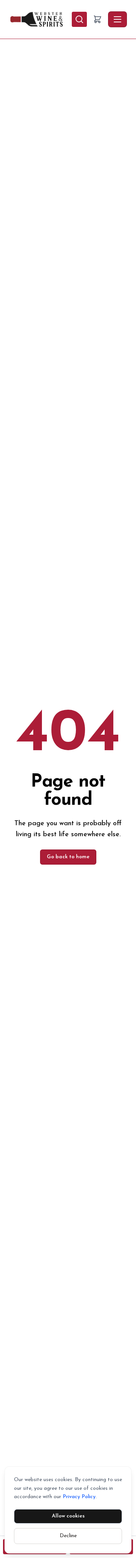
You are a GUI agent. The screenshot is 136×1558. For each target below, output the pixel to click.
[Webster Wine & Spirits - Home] (40, 19)
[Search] (79, 19)
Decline (68, 1536)
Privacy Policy (79, 1497)
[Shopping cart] (97, 19)
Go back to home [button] (68, 857)
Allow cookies (68, 1516)
